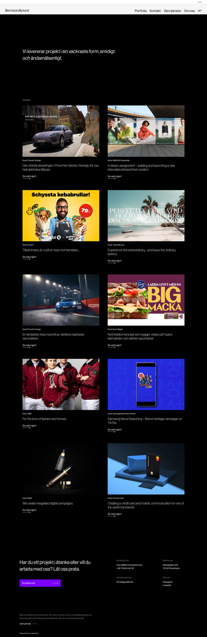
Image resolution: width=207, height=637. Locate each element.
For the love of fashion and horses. (45, 419)
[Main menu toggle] (199, 10)
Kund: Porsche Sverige (32, 160)
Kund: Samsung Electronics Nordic (121, 414)
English (200, 2)
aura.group (25, 623)
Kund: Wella (27, 498)
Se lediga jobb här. (125, 582)
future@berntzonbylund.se (129, 565)
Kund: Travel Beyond (116, 245)
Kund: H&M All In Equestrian (119, 160)
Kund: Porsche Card (116, 498)
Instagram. (168, 582)
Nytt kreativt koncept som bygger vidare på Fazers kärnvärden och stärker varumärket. (140, 336)
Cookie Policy (34, 633)
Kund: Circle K (28, 245)
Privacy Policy (24, 633)
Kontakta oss (28, 583)
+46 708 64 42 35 (125, 568)
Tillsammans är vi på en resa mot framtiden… (51, 250)
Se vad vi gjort (29, 176)
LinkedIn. (167, 585)
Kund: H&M (27, 414)
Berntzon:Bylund (17, 10)
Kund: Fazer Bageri (115, 329)
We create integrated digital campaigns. (48, 503)
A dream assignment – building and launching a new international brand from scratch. (141, 168)
